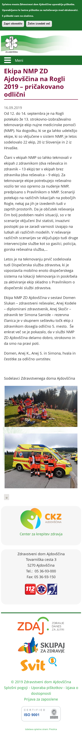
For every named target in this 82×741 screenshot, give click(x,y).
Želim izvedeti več (39, 23)
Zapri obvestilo (13, 23)
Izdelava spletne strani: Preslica (41, 729)
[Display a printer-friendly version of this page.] (6, 497)
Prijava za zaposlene (41, 699)
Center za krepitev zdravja (41, 534)
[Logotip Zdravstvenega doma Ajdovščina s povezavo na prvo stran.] (39, 52)
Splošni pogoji (16, 687)
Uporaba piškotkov (46, 687)
